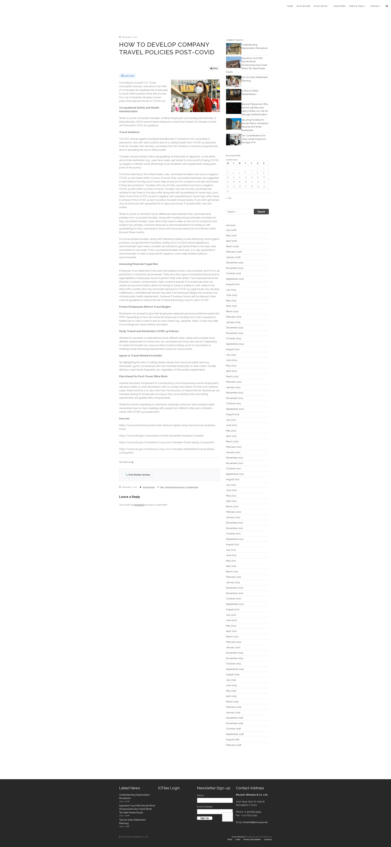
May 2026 (231, 235)
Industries (339, 6)
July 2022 (231, 484)
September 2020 (235, 604)
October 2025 (233, 273)
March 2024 (232, 376)
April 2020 (231, 631)
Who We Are (303, 6)
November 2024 (234, 333)
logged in (139, 504)
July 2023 (231, 419)
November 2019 (234, 658)
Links (237, 839)
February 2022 (233, 512)
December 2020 (234, 587)
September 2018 (235, 734)
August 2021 (232, 544)
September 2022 (235, 474)
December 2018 (234, 717)
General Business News (175, 487)
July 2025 (231, 289)
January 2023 (233, 452)
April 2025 (231, 306)
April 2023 (231, 436)
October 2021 (233, 533)
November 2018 (234, 723)
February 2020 (233, 642)
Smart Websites (238, 837)
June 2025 (231, 295)
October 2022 (233, 468)
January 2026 (233, 257)
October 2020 (233, 598)
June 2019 (231, 685)
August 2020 (232, 609)
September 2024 (235, 344)
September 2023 (235, 409)
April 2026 (231, 241)
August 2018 (232, 739)
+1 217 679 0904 (252, 812)
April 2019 (231, 696)
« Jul (228, 198)
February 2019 (233, 707)
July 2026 (231, 230)
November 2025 (234, 268)
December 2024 (234, 327)
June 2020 (231, 620)
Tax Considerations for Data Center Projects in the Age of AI (253, 139)
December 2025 (234, 262)
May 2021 (231, 560)
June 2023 (231, 425)
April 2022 (231, 501)
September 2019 (235, 669)
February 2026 (234, 251)
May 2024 (231, 365)
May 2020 (231, 625)
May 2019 (231, 690)
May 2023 (231, 430)
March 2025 (232, 311)
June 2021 (231, 555)
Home (290, 6)
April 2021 (231, 566)
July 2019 (231, 680)
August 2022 (232, 479)
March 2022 (232, 506)
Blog (162, 487)
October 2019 (233, 663)
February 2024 (233, 381)
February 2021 (233, 577)
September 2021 (234, 539)
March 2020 (232, 636)
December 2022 (234, 457)
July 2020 (231, 615)
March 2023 (232, 441)
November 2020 (234, 593)
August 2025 (232, 284)
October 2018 (233, 728)
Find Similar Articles (137, 474)
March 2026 (232, 246)
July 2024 (231, 354)
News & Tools (356, 6)
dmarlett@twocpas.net (255, 822)
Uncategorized (192, 487)
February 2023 (233, 446)
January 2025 (233, 322)
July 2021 (231, 550)
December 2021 (234, 522)
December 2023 (234, 392)
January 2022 (233, 517)
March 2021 (232, 571)
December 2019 (234, 652)
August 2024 (232, 349)
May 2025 (231, 300)
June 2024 (231, 360)
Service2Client (149, 487)
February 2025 (233, 316)
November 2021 (234, 528)
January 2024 (233, 387)
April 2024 (231, 371)
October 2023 (233, 403)
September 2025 (235, 279)
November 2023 (234, 398)
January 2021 (233, 582)
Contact (375, 6)
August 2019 (232, 674)
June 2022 (231, 490)
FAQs (230, 839)
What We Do (320, 6)
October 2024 (233, 338)
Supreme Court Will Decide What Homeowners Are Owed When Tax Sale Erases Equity (246, 65)
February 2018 (233, 745)
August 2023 (232, 414)
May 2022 (231, 495)
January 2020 (233, 647)
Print (214, 68)
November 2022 (234, 463)
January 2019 (233, 712)
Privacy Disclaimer (252, 839)
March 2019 (232, 701)
